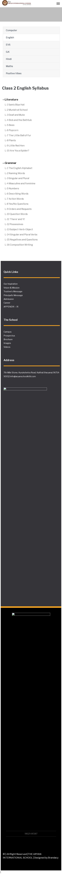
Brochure (8, 339)
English (10, 37)
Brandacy (53, 857)
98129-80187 (31, 833)
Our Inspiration (11, 284)
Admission (9, 299)
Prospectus (9, 335)
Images (7, 343)
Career (7, 303)
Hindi (9, 59)
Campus (8, 332)
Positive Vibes (13, 73)
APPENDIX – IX (11, 306)
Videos (7, 347)
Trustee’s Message (13, 291)
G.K (8, 52)
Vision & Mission (11, 287)
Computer (11, 30)
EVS (8, 44)
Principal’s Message (13, 295)
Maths (9, 66)
